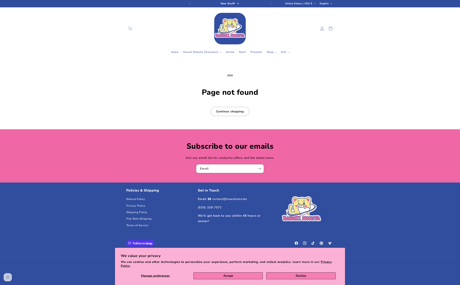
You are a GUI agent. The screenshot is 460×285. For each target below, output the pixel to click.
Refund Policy (135, 199)
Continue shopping (230, 111)
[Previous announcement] (190, 3)
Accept (228, 276)
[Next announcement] (270, 3)
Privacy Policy (135, 206)
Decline (301, 276)
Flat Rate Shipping (139, 219)
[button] (130, 28)
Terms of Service (137, 225)
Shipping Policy (136, 212)
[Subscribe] (260, 168)
